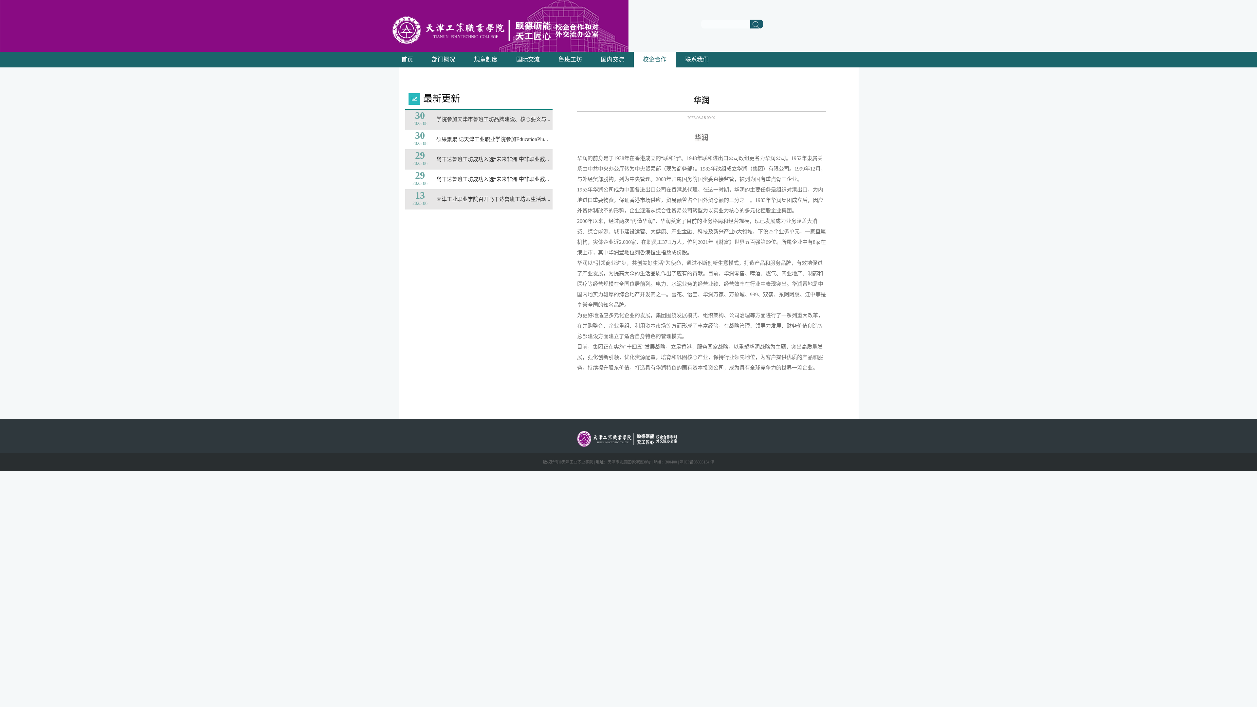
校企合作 (654, 59)
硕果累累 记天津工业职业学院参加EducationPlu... (492, 139)
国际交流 (528, 59)
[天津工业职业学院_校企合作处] (498, 42)
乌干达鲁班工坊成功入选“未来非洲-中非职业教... (492, 159)
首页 (407, 59)
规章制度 (486, 59)
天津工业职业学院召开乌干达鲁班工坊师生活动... (493, 199)
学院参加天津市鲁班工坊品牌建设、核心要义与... (493, 119)
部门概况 (443, 59)
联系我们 (697, 59)
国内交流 (612, 59)
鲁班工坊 (570, 59)
